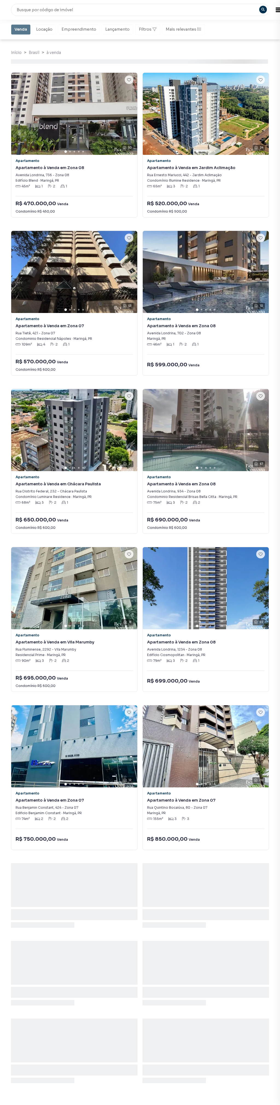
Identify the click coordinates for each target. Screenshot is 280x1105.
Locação (44, 29)
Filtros (145, 29)
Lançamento (117, 29)
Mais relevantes (181, 29)
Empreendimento (79, 29)
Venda (20, 29)
